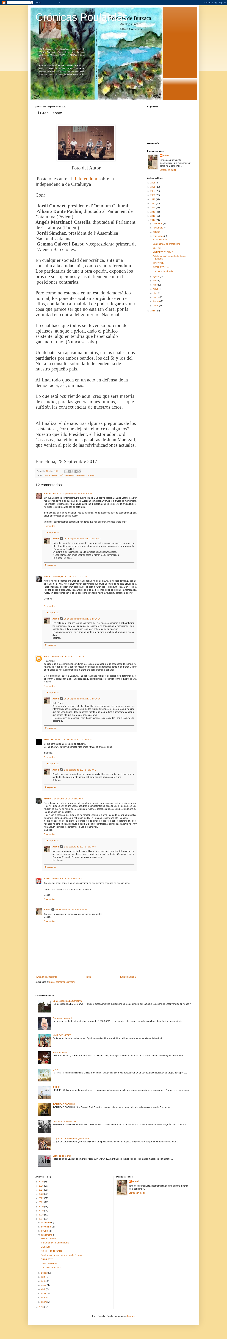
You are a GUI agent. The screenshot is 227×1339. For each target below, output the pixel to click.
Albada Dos (50, 493)
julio (155, 280)
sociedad (90, 475)
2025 (153, 187)
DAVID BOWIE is (160, 267)
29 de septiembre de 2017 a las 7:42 (68, 656)
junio (155, 285)
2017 (153, 220)
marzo (156, 297)
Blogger (131, 1316)
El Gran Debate (160, 239)
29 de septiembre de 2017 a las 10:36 (82, 619)
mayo (156, 289)
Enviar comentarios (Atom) (62, 982)
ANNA (47, 878)
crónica (47, 475)
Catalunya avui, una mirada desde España (61, 1255)
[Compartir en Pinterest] (79, 471)
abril (155, 293)
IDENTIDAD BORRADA (64, 1104)
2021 (153, 203)
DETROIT (157, 248)
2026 (153, 183)
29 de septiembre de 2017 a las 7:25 (69, 576)
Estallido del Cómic (62, 1156)
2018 (153, 216)
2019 (153, 212)
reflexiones (80, 475)
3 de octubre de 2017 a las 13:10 (67, 878)
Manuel (47, 798)
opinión (61, 475)
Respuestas (53, 532)
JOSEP (56, 1087)
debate (54, 475)
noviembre (158, 228)
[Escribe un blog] (69, 471)
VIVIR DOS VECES (62, 1035)
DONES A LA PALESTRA (64, 1121)
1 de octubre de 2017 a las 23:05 (80, 847)
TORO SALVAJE (52, 739)
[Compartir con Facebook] (76, 471)
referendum (70, 475)
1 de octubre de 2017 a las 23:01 (80, 770)
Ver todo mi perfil (168, 170)
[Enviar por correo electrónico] (66, 471)
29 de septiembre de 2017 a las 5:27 (74, 493)
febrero (156, 301)
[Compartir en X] (73, 471)
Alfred (55, 538)
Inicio (88, 977)
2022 (153, 199)
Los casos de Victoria (163, 271)
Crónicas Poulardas (81, 17)
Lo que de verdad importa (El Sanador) (71, 1138)
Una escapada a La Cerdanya (67, 1001)
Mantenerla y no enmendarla (166, 244)
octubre (157, 232)
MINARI (56, 1070)
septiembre (158, 236)
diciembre (158, 223)
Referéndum (85, 178)
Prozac (47, 576)
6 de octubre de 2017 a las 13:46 (71, 909)
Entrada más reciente (46, 977)
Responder (49, 526)
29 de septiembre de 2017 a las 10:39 (82, 699)
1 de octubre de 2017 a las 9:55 (67, 798)
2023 (153, 195)
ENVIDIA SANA (60, 1052)
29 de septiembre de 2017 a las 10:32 (82, 538)
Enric (46, 656)
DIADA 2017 (158, 263)
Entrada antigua (128, 977)
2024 (153, 191)
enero (156, 305)
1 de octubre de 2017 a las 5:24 (76, 739)
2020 (153, 207)
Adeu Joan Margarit (62, 1018)
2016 (153, 310)
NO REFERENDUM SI (163, 252)
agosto (156, 276)
